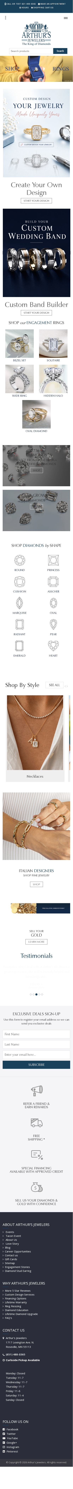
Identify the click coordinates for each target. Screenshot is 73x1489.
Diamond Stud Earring (18, 1271)
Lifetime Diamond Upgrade (21, 1314)
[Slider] (36, 69)
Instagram (12, 1447)
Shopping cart (43, 7)
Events (9, 1232)
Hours (25, 7)
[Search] (5, 18)
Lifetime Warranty (16, 1302)
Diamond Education (16, 1310)
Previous (65, 686)
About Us (11, 1239)
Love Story (12, 1243)
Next (67, 686)
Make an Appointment (53, 4)
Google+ (11, 1442)
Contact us (11, 1255)
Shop (36, 470)
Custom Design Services (19, 1294)
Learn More (36, 941)
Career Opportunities (18, 1251)
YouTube (12, 1438)
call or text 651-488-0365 (21, 4)
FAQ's (8, 1318)
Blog (7, 1247)
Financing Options (15, 1298)
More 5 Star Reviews (18, 1290)
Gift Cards (11, 1259)
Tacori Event (13, 1236)
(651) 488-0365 (15, 1354)
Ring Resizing (13, 1306)
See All (54, 685)
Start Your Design (36, 200)
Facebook (12, 1429)
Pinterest (12, 1451)
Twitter (11, 1433)
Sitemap (10, 1263)
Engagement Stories (17, 1267)
